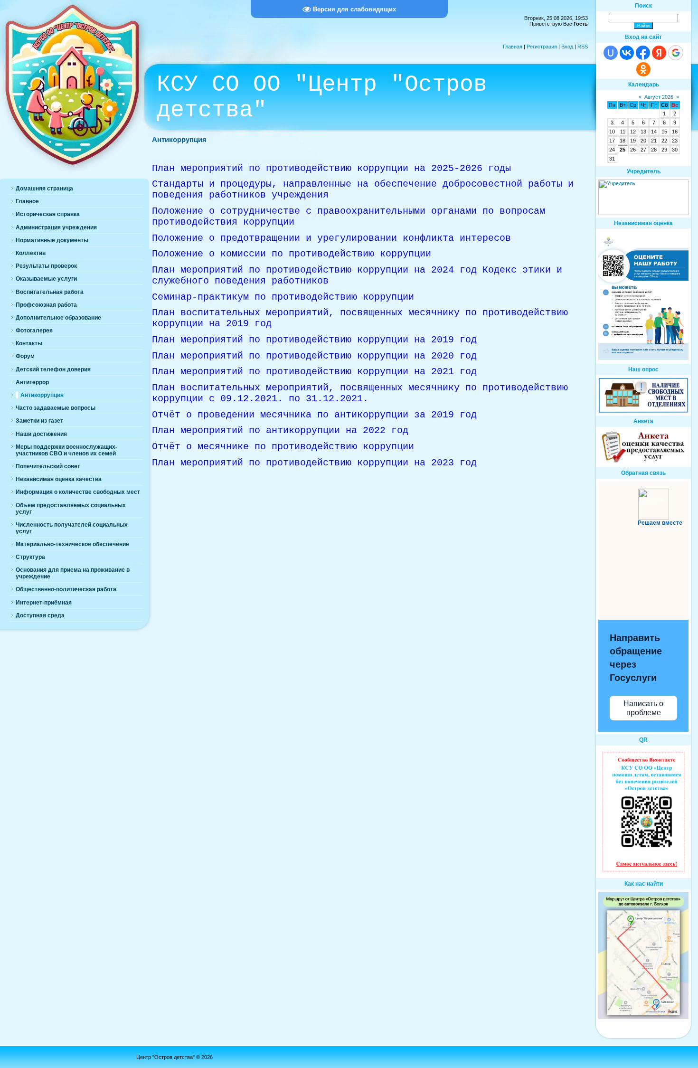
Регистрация (542, 46)
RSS (582, 46)
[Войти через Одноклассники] (643, 69)
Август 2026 (658, 97)
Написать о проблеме (643, 708)
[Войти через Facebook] (643, 53)
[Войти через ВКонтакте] (627, 53)
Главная (512, 46)
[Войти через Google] (675, 52)
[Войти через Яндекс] (659, 53)
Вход (567, 46)
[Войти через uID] (611, 53)
